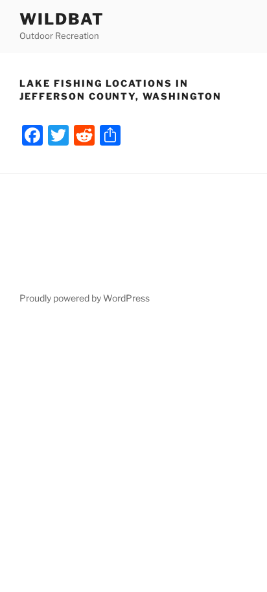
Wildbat (61, 19)
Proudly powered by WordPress (84, 297)
